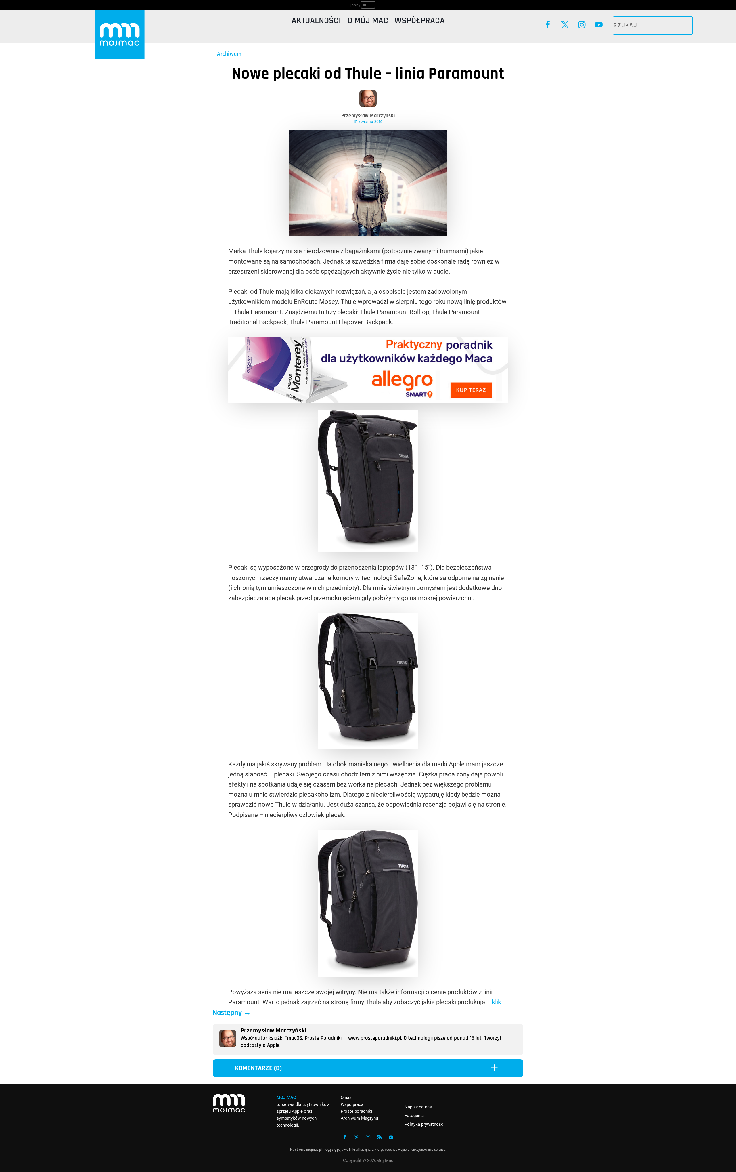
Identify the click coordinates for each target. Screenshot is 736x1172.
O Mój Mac (367, 22)
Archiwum (229, 54)
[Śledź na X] (564, 25)
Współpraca (419, 22)
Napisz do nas (418, 1107)
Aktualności (316, 22)
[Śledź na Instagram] (581, 25)
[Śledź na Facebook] (547, 25)
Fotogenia (414, 1115)
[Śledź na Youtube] (598, 25)
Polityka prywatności (424, 1124)
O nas (346, 1097)
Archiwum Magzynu (359, 1118)
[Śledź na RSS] (379, 1137)
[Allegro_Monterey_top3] (368, 400)
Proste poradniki (356, 1111)
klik (496, 1002)
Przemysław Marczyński (368, 115)
